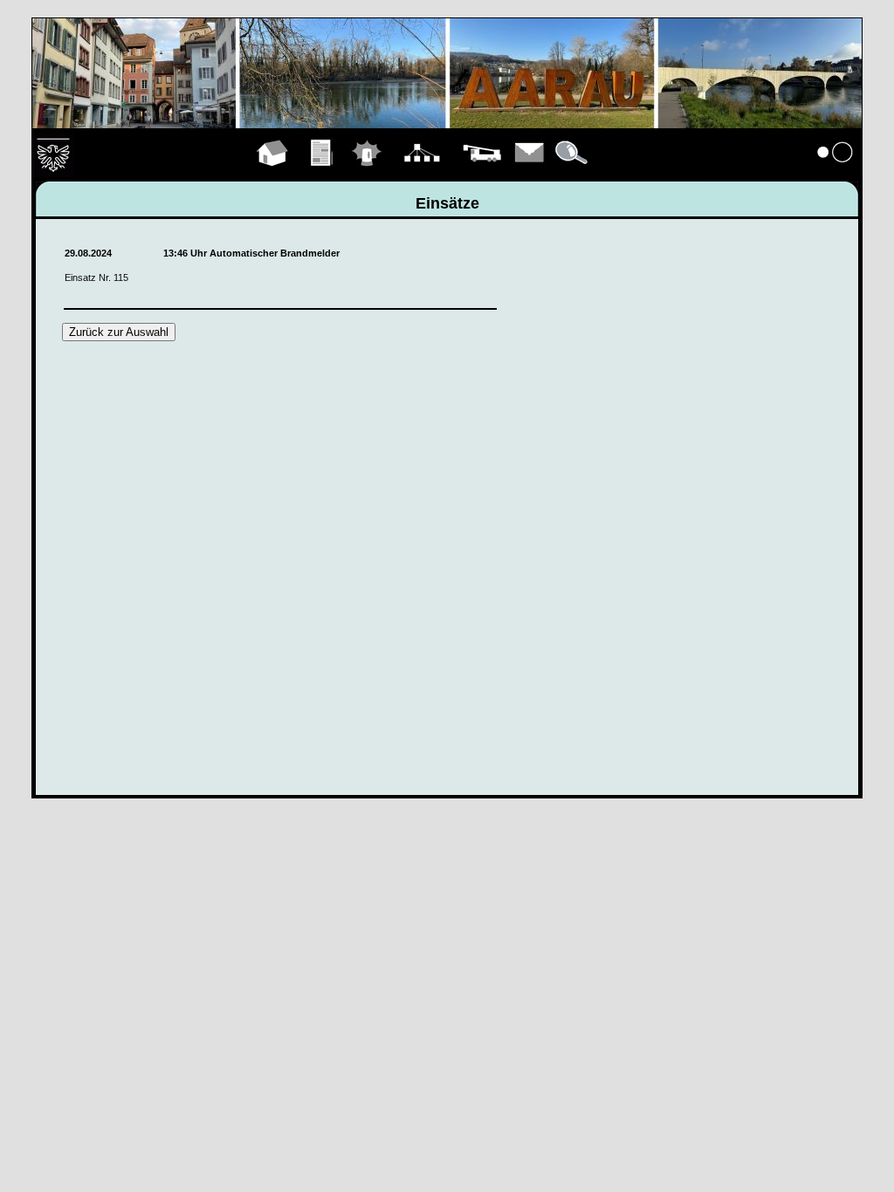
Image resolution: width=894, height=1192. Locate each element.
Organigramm (422, 173)
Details (572, 173)
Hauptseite (273, 173)
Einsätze (367, 173)
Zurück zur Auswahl (118, 332)
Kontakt (530, 173)
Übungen (322, 173)
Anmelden (835, 173)
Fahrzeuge (481, 173)
